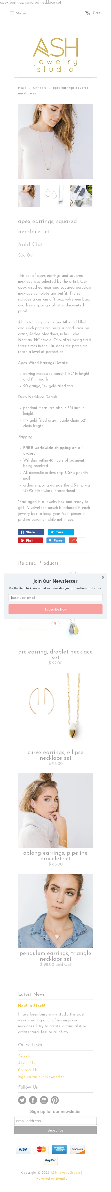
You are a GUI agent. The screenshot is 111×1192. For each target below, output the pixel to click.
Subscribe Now (55, 609)
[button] (55, 581)
